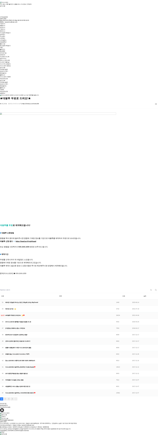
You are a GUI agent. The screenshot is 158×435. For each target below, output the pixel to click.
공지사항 (2, 67)
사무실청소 (3, 40)
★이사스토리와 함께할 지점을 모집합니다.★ (18, 322)
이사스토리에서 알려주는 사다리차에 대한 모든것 (19, 393)
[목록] (156, 104)
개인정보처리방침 (5, 407)
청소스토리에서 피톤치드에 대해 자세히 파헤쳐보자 (20, 360)
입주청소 (2, 34)
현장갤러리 (3, 73)
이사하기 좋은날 (4, 62)
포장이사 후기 (4, 71)
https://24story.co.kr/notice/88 (30, 103)
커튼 (1, 47)
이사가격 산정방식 (5, 64)
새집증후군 (3, 42)
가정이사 (2, 23)
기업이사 (2, 29)
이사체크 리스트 (4, 56)
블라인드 (2, 49)
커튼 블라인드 (10, 4)
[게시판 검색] (156, 290)
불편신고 (2, 75)
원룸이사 (2, 25)
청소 (4, 4)
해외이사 (2, 31)
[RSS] (151, 290)
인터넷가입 (3, 53)
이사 (1, 4)
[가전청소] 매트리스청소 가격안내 (15, 328)
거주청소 (2, 38)
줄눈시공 (2, 44)
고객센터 (29, 4)
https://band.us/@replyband (26, 241)
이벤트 (2, 89)
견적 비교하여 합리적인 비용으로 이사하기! (17, 341)
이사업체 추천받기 (5, 33)
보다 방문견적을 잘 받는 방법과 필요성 (16, 373)
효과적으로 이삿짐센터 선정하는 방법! (16, 334)
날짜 (145, 296)
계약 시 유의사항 (5, 60)
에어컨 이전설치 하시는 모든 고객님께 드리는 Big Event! (21, 302)
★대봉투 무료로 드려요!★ (13, 315)
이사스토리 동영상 (5, 66)
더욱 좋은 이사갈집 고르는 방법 (14, 380)
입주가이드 (3, 58)
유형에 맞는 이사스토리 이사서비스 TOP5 (17, 354)
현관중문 (2, 51)
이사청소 (2, 36)
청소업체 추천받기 (5, 45)
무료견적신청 (4, 78)
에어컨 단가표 (9, 309)
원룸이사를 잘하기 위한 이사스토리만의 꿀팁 (18, 347)
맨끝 (15, 399)
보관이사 (2, 27)
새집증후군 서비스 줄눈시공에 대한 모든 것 (17, 386)
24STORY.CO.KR (13, 430)
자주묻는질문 (4, 69)
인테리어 (2, 55)
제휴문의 (2, 93)
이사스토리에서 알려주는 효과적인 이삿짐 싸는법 (19, 367)
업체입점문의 (4, 405)
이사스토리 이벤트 (5, 77)
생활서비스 (17, 4)
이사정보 (23, 4)
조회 (123, 296)
